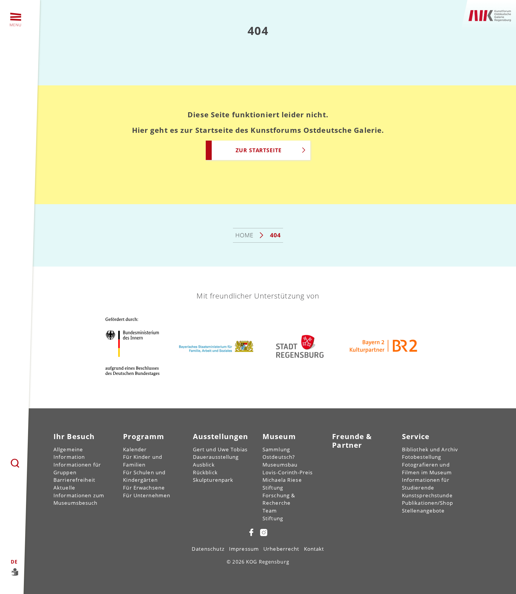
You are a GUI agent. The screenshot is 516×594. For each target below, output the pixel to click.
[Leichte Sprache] (13, 571)
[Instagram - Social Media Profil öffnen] (263, 532)
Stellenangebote (423, 510)
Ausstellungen (220, 436)
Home (244, 235)
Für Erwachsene (144, 487)
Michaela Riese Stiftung (282, 483)
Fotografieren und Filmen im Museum (427, 468)
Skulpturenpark (213, 479)
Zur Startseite (259, 150)
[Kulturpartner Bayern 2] (383, 346)
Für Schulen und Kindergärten (144, 476)
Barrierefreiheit (74, 479)
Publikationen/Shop (427, 502)
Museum (279, 436)
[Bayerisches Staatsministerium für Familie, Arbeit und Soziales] (216, 346)
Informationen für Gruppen (77, 468)
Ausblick (204, 464)
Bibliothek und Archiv (430, 449)
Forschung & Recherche (278, 499)
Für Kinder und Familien (142, 460)
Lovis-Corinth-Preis (287, 472)
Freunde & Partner (352, 440)
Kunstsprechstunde (427, 495)
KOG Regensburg (267, 561)
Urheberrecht (281, 548)
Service (416, 436)
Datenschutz (208, 548)
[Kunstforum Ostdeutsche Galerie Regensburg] (490, 15)
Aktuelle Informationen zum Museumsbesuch (78, 495)
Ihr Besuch (74, 436)
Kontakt (314, 548)
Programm (143, 436)
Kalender (135, 449)
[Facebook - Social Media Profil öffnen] (251, 532)
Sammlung (276, 449)
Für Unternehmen (146, 495)
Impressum (244, 548)
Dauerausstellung (216, 456)
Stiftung (272, 518)
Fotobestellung (421, 456)
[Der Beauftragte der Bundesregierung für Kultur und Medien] (132, 346)
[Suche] (15, 464)
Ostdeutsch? (278, 456)
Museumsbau (279, 464)
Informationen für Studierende (425, 483)
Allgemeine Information (69, 453)
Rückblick (205, 472)
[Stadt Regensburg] (299, 346)
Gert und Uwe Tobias (220, 449)
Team (269, 510)
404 (275, 235)
